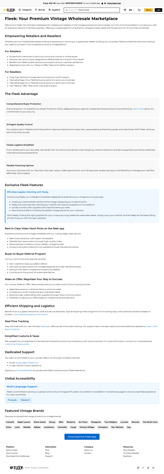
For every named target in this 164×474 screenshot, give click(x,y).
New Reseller (129, 450)
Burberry (71, 422)
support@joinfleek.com (27, 363)
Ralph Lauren (24, 422)
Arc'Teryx (83, 422)
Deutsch (25, 400)
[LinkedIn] (153, 468)
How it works (12, 453)
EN (130, 10)
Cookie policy (43, 468)
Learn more (138, 109)
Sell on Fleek (11, 450)
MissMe (26, 427)
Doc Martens (117, 427)
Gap (129, 427)
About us (88, 450)
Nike (61, 422)
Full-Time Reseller (131, 453)
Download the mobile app (18, 456)
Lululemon (49, 427)
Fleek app (45, 326)
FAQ (47, 450)
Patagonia (96, 422)
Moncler (135, 422)
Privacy (34, 468)
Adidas (37, 427)
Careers (87, 453)
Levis (17, 427)
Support (49, 456)
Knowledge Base (24, 370)
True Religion (110, 422)
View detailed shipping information (31, 314)
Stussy (52, 422)
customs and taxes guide (17, 344)
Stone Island (40, 422)
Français (12, 400)
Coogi (73, 427)
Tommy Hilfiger (87, 427)
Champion (103, 427)
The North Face (150, 422)
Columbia (62, 427)
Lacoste (124, 422)
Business (127, 456)
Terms (27, 468)
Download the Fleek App (82, 436)
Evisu (8, 427)
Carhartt (10, 422)
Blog (47, 453)
